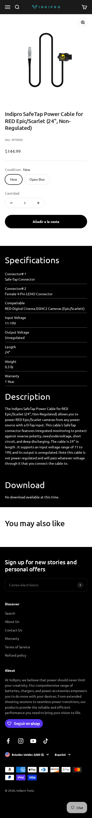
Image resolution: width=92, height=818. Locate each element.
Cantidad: (12, 193)
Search (10, 613)
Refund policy (15, 655)
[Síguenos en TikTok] (45, 741)
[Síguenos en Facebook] (8, 741)
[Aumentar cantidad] (38, 203)
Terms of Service (17, 647)
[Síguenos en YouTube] (33, 741)
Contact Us (13, 630)
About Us (12, 621)
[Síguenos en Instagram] (20, 741)
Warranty (12, 638)
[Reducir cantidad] (11, 203)
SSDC (23, 803)
